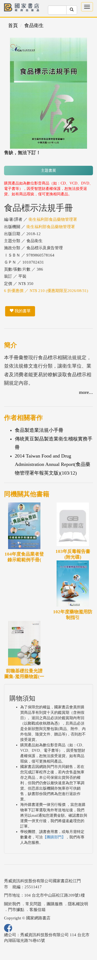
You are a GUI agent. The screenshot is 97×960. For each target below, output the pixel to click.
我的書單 (22, 311)
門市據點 (16, 909)
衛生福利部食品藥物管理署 (53, 219)
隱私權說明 (78, 904)
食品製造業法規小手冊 (39, 430)
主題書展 (48, 170)
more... (86, 392)
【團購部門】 (54, 837)
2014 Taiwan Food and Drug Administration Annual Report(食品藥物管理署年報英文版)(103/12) (52, 464)
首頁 (13, 25)
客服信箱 (37, 909)
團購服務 (55, 904)
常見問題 (33, 904)
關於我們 (12, 904)
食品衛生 (34, 25)
